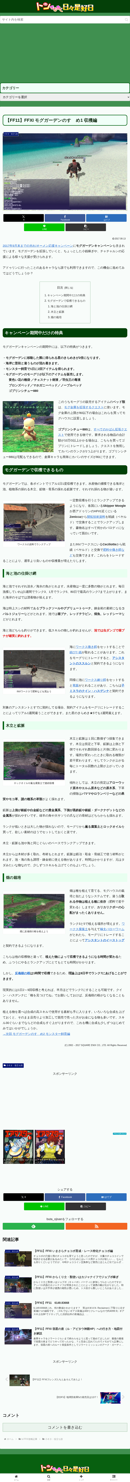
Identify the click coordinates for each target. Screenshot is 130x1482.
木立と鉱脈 (57, 311)
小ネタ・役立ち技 (14, 1065)
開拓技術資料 (96, 516)
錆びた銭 (76, 652)
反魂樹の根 (22, 973)
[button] (126, 20)
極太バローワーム (112, 929)
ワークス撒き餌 (86, 647)
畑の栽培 (56, 317)
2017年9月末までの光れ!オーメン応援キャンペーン (38, 245)
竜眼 (76, 685)
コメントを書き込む (65, 1427)
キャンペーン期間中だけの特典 (66, 295)
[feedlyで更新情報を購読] (33, 1226)
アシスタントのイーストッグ (104, 940)
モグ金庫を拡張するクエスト (84, 407)
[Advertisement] (65, 53)
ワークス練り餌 (95, 680)
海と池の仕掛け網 (61, 306)
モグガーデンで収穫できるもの (66, 300)
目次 (60, 287)
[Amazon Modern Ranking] (119, 1132)
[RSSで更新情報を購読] (96, 1226)
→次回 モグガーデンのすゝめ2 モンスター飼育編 (36, 1034)
